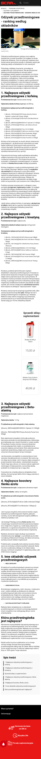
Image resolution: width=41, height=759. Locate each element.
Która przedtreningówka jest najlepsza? (18, 689)
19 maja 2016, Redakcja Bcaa (29, 49)
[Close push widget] (6, 741)
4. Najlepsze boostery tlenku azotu (16, 683)
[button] (29, 3)
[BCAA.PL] (8, 3)
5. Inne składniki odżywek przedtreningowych (20, 686)
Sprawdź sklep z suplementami (15, 674)
